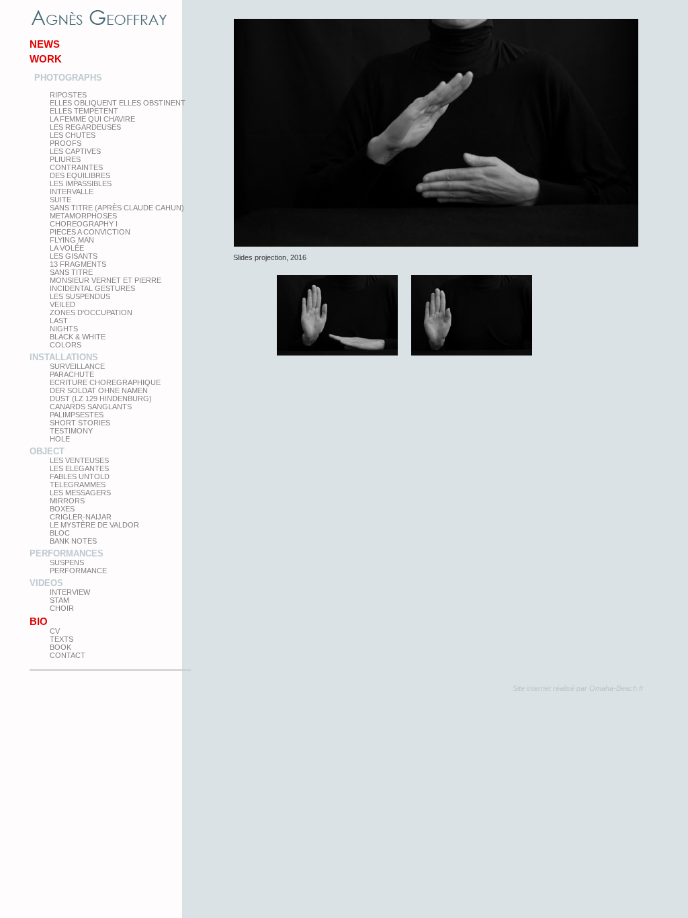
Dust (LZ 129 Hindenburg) (101, 398)
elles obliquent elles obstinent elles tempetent (117, 107)
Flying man (72, 240)
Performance (78, 571)
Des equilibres (80, 175)
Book (60, 647)
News (45, 44)
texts (61, 639)
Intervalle (71, 191)
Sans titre (71, 272)
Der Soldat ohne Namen (99, 390)
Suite (60, 200)
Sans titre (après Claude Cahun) (117, 208)
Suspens (67, 562)
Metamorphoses (83, 216)
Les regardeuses (85, 127)
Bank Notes (73, 541)
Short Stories (80, 423)
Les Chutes (72, 135)
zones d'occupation (91, 312)
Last (59, 321)
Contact (67, 655)
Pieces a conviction (90, 232)
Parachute (72, 374)
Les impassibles (81, 183)
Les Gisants (73, 256)
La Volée (67, 248)
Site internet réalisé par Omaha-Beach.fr (578, 688)
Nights (64, 329)
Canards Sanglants (91, 407)
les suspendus (80, 296)
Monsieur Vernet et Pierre (105, 280)
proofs (65, 143)
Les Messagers (80, 493)
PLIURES (65, 159)
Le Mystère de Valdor (94, 525)
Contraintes (76, 167)
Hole (60, 439)
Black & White (77, 337)
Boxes (62, 509)
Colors (65, 345)
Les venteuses (79, 460)
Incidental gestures (92, 288)
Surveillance (77, 366)
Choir (62, 608)
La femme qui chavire (92, 119)
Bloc (60, 533)
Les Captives (75, 151)
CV (55, 631)
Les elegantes (79, 468)
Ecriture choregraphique (105, 382)
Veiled (62, 304)
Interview (70, 592)
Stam (59, 600)
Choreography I (84, 224)
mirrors (67, 501)
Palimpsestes (76, 415)
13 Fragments (78, 264)
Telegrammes (77, 485)
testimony (71, 431)
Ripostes (68, 95)
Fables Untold (80, 476)
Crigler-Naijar (81, 517)
